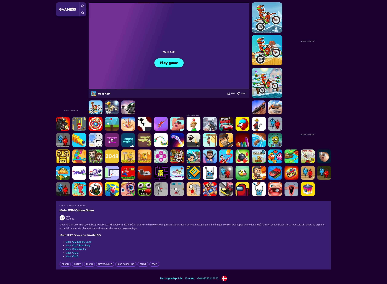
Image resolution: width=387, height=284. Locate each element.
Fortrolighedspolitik (171, 278)
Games (82, 5)
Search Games (82, 12)
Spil (61, 206)
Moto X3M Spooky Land (78, 242)
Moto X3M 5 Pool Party (78, 245)
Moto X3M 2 (72, 256)
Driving (70, 206)
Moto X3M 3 (72, 252)
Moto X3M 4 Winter (76, 249)
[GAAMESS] (67, 9)
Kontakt (189, 278)
